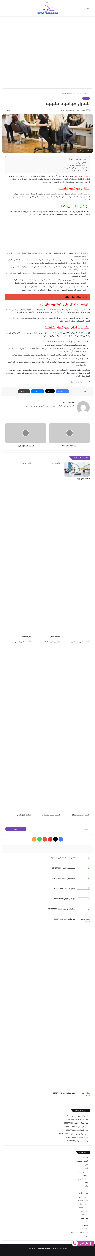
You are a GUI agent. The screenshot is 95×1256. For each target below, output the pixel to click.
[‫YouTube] (45, 839)
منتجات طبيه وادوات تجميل (79, 1232)
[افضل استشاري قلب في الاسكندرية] (83, 861)
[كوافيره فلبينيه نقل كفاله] (47, 727)
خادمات (79, 93)
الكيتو (86, 1168)
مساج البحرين (83, 1197)
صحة (86, 1182)
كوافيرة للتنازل (55, 636)
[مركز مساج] (47, 8)
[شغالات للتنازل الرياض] (18, 727)
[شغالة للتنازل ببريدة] (77, 469)
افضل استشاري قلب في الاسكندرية (63, 857)
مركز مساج (31, 1248)
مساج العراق (84, 1204)
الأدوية (86, 1164)
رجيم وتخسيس (83, 1179)
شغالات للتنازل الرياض (24, 815)
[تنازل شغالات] (18, 548)
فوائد (86, 1186)
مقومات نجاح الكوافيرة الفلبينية (74, 170)
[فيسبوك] (70, 409)
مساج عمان (84, 1211)
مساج (86, 1189)
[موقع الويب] (73, 409)
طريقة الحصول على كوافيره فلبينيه (73, 168)
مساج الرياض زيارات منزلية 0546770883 (61, 908)
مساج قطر (84, 1214)
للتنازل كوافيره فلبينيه (78, 163)
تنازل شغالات (26, 636)
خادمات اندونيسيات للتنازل (81, 815)
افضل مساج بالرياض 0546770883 (63, 868)
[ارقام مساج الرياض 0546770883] (83, 1096)
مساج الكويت (83, 1207)
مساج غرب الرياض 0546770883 (64, 888)
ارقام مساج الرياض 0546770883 (64, 1093)
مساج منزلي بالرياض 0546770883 (63, 878)
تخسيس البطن (83, 1172)
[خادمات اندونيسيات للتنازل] (77, 727)
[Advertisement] (47, 34)
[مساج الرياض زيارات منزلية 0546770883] (83, 912)
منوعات (85, 1236)
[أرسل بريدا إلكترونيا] (76, 110)
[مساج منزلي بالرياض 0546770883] (83, 881)
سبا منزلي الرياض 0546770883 (64, 919)
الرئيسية (86, 93)
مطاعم (86, 1221)
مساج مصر (84, 1218)
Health (85, 1157)
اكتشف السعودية (82, 1161)
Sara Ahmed (81, 110)
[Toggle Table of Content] (84, 159)
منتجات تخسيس (83, 1229)
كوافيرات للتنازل (77, 382)
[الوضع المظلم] (3, 9)
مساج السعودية (83, 1200)
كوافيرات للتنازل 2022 (78, 165)
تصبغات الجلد (21, 253)
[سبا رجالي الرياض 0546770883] (83, 901)
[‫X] (55, 839)
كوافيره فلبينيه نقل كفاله (51, 815)
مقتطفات (85, 1225)
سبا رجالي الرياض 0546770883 (64, 898)
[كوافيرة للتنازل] (47, 548)
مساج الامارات (83, 1193)
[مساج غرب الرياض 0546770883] (83, 891)
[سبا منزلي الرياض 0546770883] (83, 1004)
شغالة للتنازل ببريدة (83, 478)
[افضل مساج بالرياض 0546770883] (83, 871)
